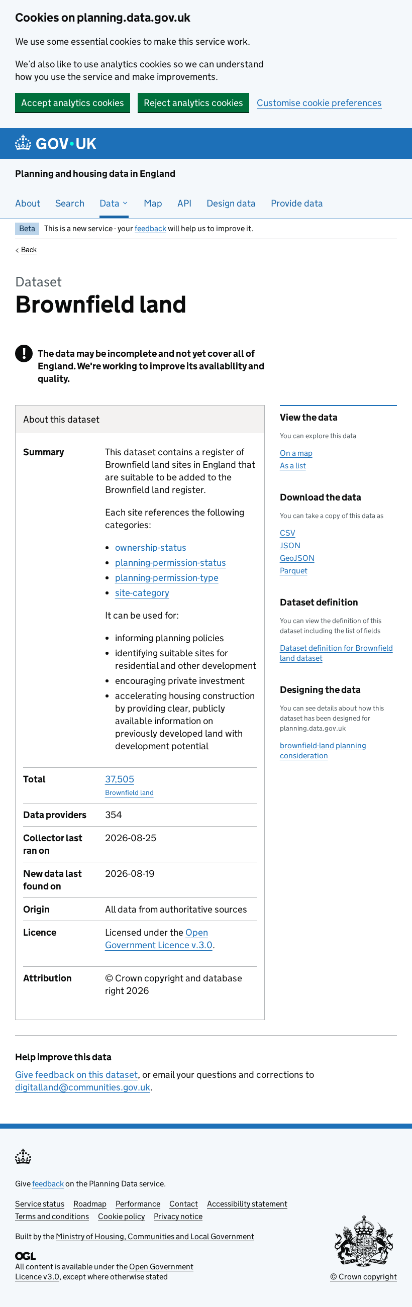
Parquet (293, 570)
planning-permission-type (167, 577)
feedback (150, 228)
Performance (138, 1204)
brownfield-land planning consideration (323, 750)
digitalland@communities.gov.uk (82, 1087)
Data (110, 203)
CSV (287, 533)
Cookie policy (121, 1216)
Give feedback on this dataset (76, 1074)
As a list (293, 465)
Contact (183, 1204)
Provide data (297, 203)
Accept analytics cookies (72, 103)
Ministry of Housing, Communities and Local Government (155, 1236)
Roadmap (90, 1204)
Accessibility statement (247, 1204)
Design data (231, 203)
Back (29, 249)
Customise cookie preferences (319, 103)
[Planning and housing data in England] (57, 143)
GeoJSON (297, 558)
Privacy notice (178, 1216)
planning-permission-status (170, 562)
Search (69, 203)
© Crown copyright (363, 1276)
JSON (290, 545)
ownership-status (150, 547)
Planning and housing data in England (95, 173)
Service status (39, 1204)
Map (153, 203)
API (184, 203)
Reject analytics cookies (193, 103)
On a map (296, 453)
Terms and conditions (52, 1216)
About (27, 203)
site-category (142, 592)
